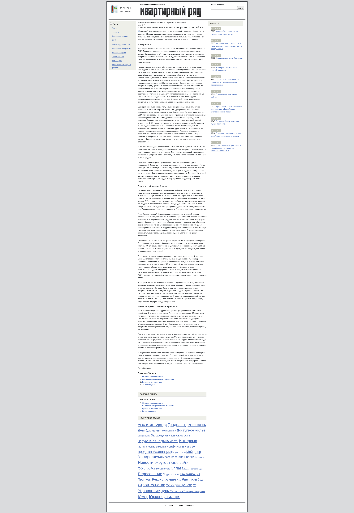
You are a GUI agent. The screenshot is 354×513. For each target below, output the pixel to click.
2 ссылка (179, 505)
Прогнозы (144, 479)
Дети (141, 430)
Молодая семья (150, 457)
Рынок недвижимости (121, 44)
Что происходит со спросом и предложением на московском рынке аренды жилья (226, 46)
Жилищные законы (119, 36)
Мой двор (193, 452)
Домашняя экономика (161, 430)
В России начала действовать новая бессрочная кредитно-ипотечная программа (226, 148)
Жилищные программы (121, 48)
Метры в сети (178, 452)
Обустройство (148, 468)
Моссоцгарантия (172, 456)
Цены (165, 491)
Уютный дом (117, 61)
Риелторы (189, 479)
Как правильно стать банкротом (229, 58)
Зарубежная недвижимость (158, 441)
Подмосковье (171, 474)
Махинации (161, 452)
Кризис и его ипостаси (152, 382)
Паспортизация (196, 469)
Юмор (143, 497)
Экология (176, 491)
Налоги (189, 457)
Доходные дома (144, 436)
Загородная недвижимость (170, 435)
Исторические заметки (152, 446)
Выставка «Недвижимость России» (158, 379)
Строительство (151, 485)
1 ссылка (169, 505)
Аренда (161, 425)
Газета (114, 28)
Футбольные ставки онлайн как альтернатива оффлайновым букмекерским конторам (226, 109)
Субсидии (173, 485)
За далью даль (149, 385)
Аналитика (147, 425)
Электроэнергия (194, 491)
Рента (178, 480)
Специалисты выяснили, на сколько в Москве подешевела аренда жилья (225, 82)
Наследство (200, 457)
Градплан (176, 425)
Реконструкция (164, 479)
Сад (200, 479)
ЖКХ (114, 40)
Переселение (150, 474)
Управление (149, 491)
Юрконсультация (164, 496)
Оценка (186, 469)
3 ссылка (189, 505)
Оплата (177, 468)
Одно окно (164, 469)
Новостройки (178, 463)
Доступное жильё (191, 430)
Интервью (188, 441)
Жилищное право (119, 53)
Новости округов (153, 462)
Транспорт (188, 485)
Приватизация (190, 474)
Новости (214, 23)
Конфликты (175, 446)
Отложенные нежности (152, 377)
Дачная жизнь (195, 425)
